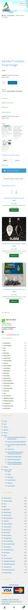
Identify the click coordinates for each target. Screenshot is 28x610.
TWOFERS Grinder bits (8, 400)
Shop (5, 424)
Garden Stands (6, 358)
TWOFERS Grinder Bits (8, 398)
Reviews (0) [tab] (4, 107)
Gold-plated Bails (7, 360)
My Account (4, 607)
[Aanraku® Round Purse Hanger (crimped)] (19, 132)
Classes (5, 427)
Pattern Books (6, 375)
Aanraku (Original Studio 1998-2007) (16, 441)
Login (8, 471)
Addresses (10, 483)
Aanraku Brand (6, 343)
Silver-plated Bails (7, 380)
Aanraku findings (11, 15)
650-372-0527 (11, 320)
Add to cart (12, 82)
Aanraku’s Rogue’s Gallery (14, 459)
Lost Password (11, 485)
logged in (12, 178)
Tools (4, 393)
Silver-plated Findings (8, 383)
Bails (4, 348)
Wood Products (6, 408)
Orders (9, 474)
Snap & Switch (6, 385)
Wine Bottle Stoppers (8, 405)
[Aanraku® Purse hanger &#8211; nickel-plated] (7, 128)
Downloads (10, 477)
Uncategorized (6, 403)
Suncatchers (6, 390)
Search (14, 607)
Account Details (11, 480)
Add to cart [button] (14, 210)
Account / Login (8, 469)
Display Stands (6, 355)
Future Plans (10, 449)
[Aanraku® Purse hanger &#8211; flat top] (7, 143)
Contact (6, 467)
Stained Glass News (8, 388)
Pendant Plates (7, 378)
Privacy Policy (5, 601)
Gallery (5, 432)
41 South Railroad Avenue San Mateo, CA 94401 (9, 328)
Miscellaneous (19, 91)
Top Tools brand (7, 395)
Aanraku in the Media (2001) (14, 456)
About (5, 435)
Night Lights (6, 373)
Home (4, 15)
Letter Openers (6, 368)
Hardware (5, 363)
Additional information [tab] (8, 103)
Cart (21, 606)
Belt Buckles (6, 353)
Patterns (6, 429)
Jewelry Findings (7, 365)
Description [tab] (5, 98)
